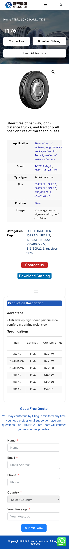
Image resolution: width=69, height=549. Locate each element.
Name (11, 440)
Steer (37, 203)
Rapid (48, 166)
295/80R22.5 (42, 192)
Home (7, 19)
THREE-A (40, 170)
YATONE (53, 170)
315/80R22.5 (42, 196)
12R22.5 (39, 188)
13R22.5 (51, 188)
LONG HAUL (29, 19)
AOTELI (39, 166)
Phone (11, 475)
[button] (45, 5)
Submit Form (34, 528)
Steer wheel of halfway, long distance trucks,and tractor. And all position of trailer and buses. (48, 151)
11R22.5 (51, 184)
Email (11, 457)
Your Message (17, 509)
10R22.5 (39, 184)
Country (13, 492)
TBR (16, 19)
